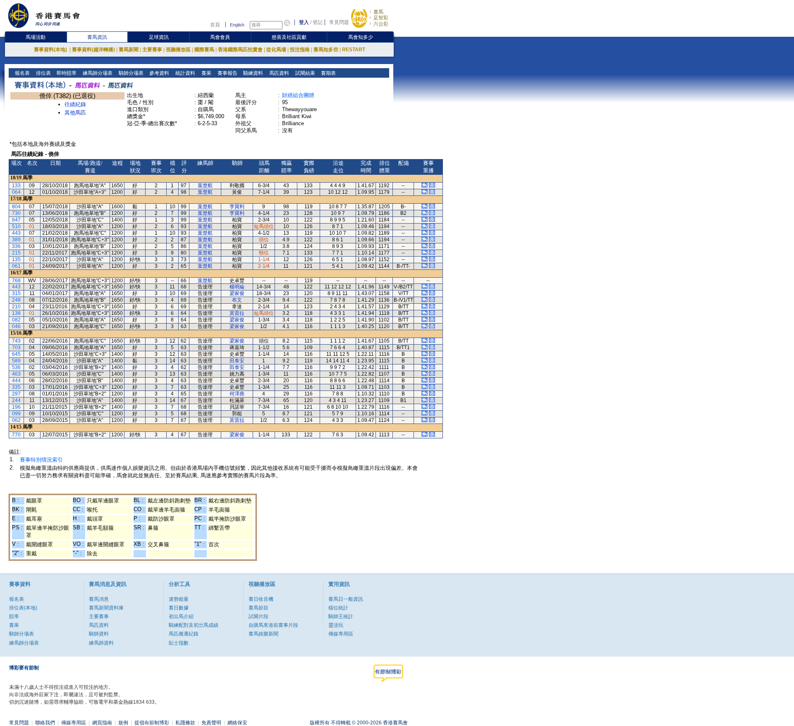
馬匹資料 (278, 73)
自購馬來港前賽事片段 (273, 625)
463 (16, 374)
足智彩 (380, 18)
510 (16, 226)
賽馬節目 (258, 608)
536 (16, 367)
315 (16, 293)
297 (16, 394)
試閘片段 (258, 616)
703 (16, 347)
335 (16, 387)
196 (16, 407)
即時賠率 (66, 73)
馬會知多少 (360, 37)
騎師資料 (99, 634)
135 (16, 259)
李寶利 (237, 206)
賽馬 (378, 12)
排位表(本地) (23, 608)
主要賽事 (152, 49)
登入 (304, 22)
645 (16, 354)
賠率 (14, 616)
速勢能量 (179, 599)
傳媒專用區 (340, 634)
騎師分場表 (130, 73)
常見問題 (339, 22)
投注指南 (300, 49)
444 (16, 380)
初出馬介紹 (181, 616)
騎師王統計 (340, 616)
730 (16, 213)
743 (16, 341)
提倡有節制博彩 (151, 723)
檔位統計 (338, 608)
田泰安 (237, 361)
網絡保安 (237, 723)
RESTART (353, 49)
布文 (237, 300)
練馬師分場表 (96, 73)
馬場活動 (35, 37)
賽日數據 (179, 608)
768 (16, 280)
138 (16, 313)
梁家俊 (237, 293)
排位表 (43, 73)
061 (16, 266)
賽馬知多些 (325, 49)
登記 (318, 22)
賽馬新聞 (129, 49)
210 (16, 306)
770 (16, 435)
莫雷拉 (237, 313)
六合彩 (380, 24)
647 (16, 220)
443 (16, 233)
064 (16, 192)
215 (16, 253)
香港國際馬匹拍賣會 (240, 49)
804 (16, 206)
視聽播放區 (178, 49)
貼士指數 (179, 643)
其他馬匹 (75, 112)
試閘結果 (304, 73)
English (237, 24)
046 (16, 326)
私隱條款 (185, 723)
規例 (123, 723)
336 (16, 246)
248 (16, 300)
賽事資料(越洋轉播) (93, 49)
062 (16, 420)
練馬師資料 (101, 643)
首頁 (215, 25)
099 (16, 414)
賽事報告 (226, 73)
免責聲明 (211, 723)
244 (16, 400)
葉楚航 (205, 185)
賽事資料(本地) (51, 49)
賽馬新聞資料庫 (106, 608)
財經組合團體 (298, 95)
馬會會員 (220, 37)
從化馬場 (276, 49)
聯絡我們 (45, 723)
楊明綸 (237, 287)
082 (16, 320)
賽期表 (328, 73)
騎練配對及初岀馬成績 (193, 625)
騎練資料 (252, 73)
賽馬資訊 (97, 37)
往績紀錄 (75, 104)
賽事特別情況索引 (41, 460)
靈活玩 (335, 625)
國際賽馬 (204, 49)
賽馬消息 (99, 599)
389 (16, 240)
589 (16, 361)
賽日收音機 (261, 599)
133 (16, 185)
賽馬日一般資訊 (345, 599)
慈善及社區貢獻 (289, 37)
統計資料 (184, 73)
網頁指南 (102, 723)
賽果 (205, 73)
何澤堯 (237, 394)
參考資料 (158, 73)
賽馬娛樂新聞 (263, 634)
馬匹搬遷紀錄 (183, 634)
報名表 (22, 73)
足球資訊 (159, 37)
